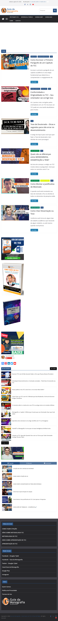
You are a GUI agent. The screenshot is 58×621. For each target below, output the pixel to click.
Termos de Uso (7, 594)
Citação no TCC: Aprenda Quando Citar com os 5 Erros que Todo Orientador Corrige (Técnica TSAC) (32, 436)
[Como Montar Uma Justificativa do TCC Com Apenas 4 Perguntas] (7, 499)
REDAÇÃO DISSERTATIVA (35, 88)
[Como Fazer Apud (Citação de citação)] (7, 492)
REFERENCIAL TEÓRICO (27, 17)
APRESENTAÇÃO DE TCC (9, 544)
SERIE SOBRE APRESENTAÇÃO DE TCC (14, 540)
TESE (51, 56)
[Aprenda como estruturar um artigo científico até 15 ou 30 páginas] (6, 421)
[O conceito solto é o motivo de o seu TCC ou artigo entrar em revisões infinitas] (6, 406)
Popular (11, 463)
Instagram (5, 574)
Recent (30, 463)
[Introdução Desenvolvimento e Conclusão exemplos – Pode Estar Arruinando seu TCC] (6, 382)
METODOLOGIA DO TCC (9, 536)
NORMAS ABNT (39, 17)
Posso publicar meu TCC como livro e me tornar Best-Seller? (28, 389)
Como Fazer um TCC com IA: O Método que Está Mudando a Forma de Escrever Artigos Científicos (33, 397)
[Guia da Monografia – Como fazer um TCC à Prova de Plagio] (3, 19)
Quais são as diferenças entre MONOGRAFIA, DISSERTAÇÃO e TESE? (41, 157)
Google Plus (6, 571)
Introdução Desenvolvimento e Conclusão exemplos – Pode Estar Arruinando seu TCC (34, 381)
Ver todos (53, 368)
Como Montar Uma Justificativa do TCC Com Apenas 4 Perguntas (29, 499)
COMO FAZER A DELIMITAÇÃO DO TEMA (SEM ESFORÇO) (27, 484)
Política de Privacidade (9, 590)
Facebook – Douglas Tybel (10, 556)
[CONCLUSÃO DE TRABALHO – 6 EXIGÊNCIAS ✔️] (7, 507)
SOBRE (11, 20)
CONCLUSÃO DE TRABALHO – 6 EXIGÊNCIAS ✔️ (25, 507)
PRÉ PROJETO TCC (14, 17)
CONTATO (18, 20)
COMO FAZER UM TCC (35, 150)
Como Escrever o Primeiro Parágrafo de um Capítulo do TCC (42, 63)
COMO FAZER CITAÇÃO (35, 207)
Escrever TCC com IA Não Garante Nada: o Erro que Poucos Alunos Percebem (32, 374)
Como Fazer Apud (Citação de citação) (22, 491)
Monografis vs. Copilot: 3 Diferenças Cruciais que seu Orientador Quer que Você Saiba (33, 413)
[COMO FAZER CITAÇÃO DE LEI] (7, 476)
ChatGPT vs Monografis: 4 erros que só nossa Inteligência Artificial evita (31, 428)
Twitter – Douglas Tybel (9, 563)
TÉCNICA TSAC (44, 88)
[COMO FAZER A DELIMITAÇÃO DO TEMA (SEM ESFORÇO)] (7, 484)
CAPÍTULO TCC (33, 56)
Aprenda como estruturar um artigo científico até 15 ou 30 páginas (30, 421)
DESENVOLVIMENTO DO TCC (43, 56)
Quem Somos (6, 587)
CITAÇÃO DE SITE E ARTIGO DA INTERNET (23, 468)
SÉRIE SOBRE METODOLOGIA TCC (13, 532)
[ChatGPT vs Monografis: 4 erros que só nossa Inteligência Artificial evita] (6, 429)
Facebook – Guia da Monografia (12, 560)
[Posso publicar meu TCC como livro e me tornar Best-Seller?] (6, 390)
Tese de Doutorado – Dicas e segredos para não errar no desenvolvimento (43, 127)
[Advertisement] (29, 33)
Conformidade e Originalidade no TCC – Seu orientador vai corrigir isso (42, 95)
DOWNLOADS (48, 17)
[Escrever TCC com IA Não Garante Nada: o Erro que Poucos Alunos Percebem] (6, 374)
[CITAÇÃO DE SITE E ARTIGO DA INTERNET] (7, 469)
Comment (48, 463)
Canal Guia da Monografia (10, 567)
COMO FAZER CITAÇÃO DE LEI (20, 476)
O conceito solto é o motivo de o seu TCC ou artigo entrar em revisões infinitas (33, 405)
